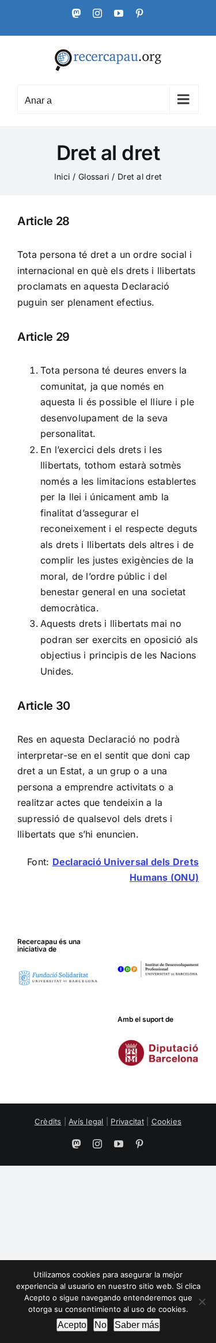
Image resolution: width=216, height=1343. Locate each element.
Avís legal (86, 1121)
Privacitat (127, 1121)
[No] (201, 1301)
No (100, 1325)
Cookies (166, 1121)
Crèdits (48, 1121)
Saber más (137, 1325)
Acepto (72, 1325)
